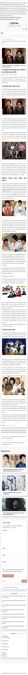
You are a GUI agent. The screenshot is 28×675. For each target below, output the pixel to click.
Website (4, 562)
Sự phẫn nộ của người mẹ (20, 432)
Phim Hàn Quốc (10, 65)
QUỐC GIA (4, 67)
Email (4, 555)
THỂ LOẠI (9, 67)
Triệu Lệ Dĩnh (5, 649)
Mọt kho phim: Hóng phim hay (11, 587)
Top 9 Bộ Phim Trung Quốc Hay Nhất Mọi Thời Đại (13, 614)
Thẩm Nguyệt (5, 643)
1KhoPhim (14, 23)
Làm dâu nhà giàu (17, 430)
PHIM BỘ (4, 65)
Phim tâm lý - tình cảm (19, 65)
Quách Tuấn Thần (6, 637)
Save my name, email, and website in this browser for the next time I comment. (13, 570)
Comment (5, 530)
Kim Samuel (4, 656)
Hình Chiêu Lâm (5, 646)
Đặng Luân (4, 652)
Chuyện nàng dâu (8, 430)
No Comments (14, 74)
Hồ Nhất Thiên (5, 640)
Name (4, 548)
